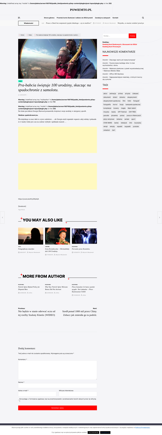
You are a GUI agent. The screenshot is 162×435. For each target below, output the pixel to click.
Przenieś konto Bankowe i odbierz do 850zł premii (75, 18)
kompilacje (107, 108)
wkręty (112, 126)
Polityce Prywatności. (142, 427)
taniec (116, 123)
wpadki (119, 126)
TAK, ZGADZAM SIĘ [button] (93, 432)
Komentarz (22, 359)
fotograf (136, 101)
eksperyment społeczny (112, 101)
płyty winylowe (109, 119)
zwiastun (107, 130)
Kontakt (115, 18)
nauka (113, 112)
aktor (105, 93)
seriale (126, 119)
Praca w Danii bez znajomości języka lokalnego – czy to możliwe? (58, 23)
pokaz (122, 115)
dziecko (122, 97)
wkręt (106, 126)
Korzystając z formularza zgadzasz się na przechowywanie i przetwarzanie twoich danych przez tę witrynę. (57, 400)
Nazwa (21, 382)
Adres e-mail (23, 390)
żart (113, 130)
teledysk (124, 123)
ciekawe (47, 246)
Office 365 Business (117, 74)
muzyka (106, 112)
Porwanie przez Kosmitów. (81, 249)
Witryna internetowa (66, 390)
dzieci (115, 97)
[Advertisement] (57, 140)
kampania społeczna (133, 104)
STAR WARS (108, 123)
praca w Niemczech (134, 115)
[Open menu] (19, 18)
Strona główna (49, 18)
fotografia (107, 104)
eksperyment (132, 97)
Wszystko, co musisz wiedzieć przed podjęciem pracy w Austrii (128, 23)
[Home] (22, 36)
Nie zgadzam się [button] (105, 432)
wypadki (128, 126)
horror (115, 104)
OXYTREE (132, 112)
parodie (106, 115)
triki (130, 123)
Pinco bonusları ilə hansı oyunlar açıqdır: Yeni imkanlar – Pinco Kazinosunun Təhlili (83, 289)
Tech (19, 246)
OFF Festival (122, 112)
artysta (127, 93)
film (124, 101)
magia (123, 108)
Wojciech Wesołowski (99, 23)
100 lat (23, 209)
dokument (107, 97)
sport (133, 119)
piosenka (114, 115)
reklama (119, 119)
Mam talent (132, 108)
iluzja (121, 104)
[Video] (30, 36)
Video (20, 81)
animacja (113, 93)
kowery (116, 108)
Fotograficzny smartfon (26, 249)
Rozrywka (75, 246)
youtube (136, 126)
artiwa (30, 292)
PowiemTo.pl (81, 9)
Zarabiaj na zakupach (102, 18)
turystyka (137, 123)
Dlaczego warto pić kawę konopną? (122, 60)
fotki (129, 101)
